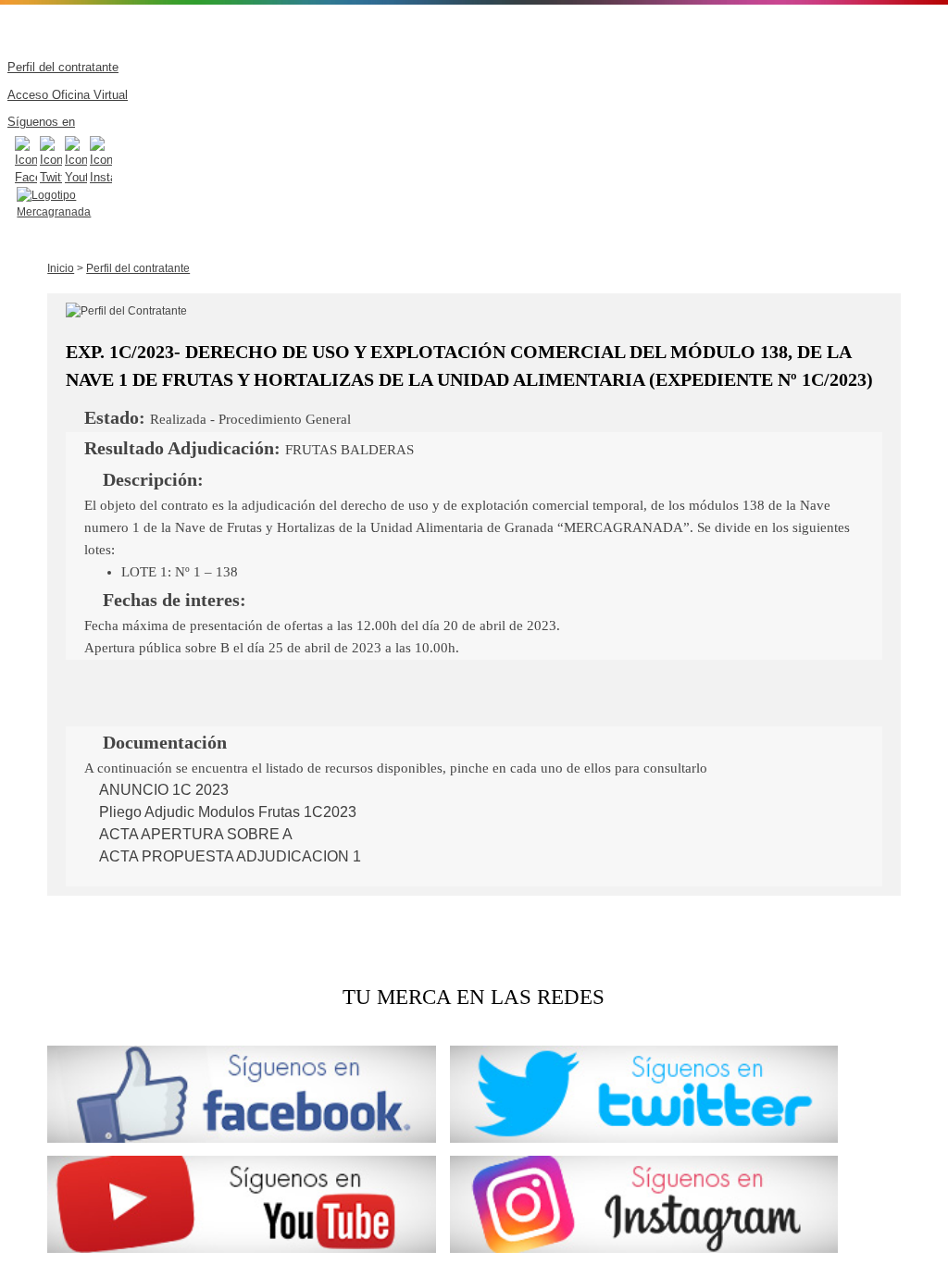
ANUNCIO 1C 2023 (162, 790)
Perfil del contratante (138, 268)
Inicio (60, 268)
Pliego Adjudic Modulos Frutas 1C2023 (225, 812)
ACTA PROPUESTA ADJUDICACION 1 (228, 856)
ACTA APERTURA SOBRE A (194, 834)
